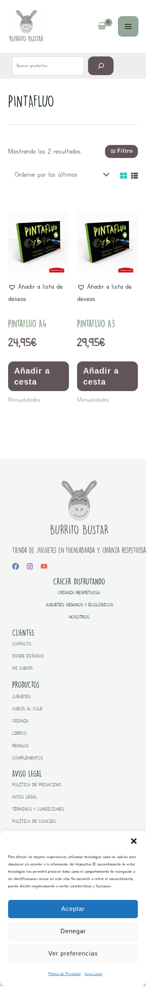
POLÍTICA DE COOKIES (34, 821)
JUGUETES (21, 697)
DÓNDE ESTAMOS (28, 656)
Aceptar (73, 908)
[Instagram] (29, 566)
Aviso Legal (93, 973)
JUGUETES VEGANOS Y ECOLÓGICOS (79, 605)
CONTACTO (21, 644)
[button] (134, 841)
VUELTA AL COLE (27, 709)
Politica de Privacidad (64, 973)
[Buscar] (101, 65)
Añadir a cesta (32, 376)
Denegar (73, 931)
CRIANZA (20, 721)
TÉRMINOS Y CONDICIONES (38, 809)
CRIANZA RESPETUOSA (79, 593)
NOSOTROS (79, 617)
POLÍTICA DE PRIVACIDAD (36, 785)
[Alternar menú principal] (128, 26)
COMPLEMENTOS (27, 758)
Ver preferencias (73, 953)
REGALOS (20, 746)
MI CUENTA (22, 668)
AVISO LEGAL (24, 797)
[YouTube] (44, 566)
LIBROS (19, 733)
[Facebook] (15, 566)
